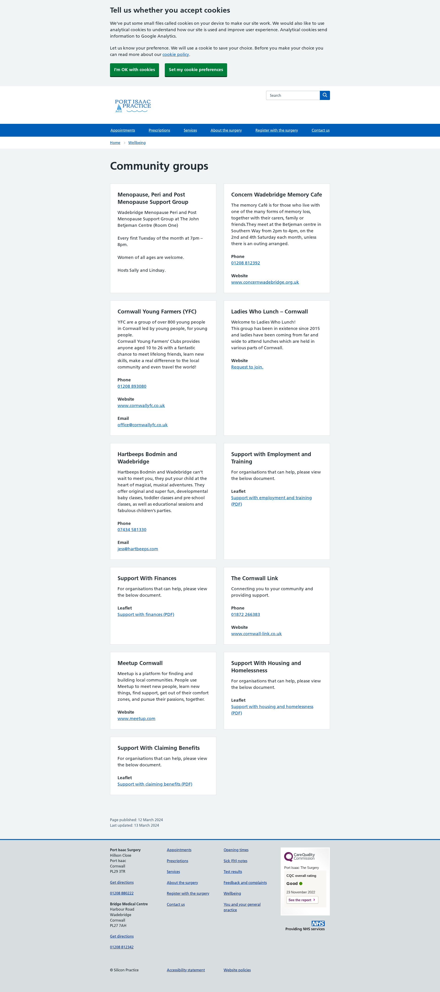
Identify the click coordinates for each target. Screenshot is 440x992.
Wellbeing (137, 142)
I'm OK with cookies (134, 69)
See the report (300, 900)
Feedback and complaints (245, 882)
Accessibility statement (186, 970)
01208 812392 (245, 263)
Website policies (237, 970)
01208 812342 (122, 947)
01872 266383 (245, 614)
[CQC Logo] (299, 860)
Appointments (122, 130)
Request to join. (247, 367)
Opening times (236, 850)
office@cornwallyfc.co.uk (143, 424)
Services (190, 130)
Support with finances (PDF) (146, 614)
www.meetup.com (136, 718)
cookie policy (175, 54)
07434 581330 (132, 529)
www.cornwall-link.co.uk (256, 633)
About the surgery (226, 130)
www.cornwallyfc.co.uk (141, 405)
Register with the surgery (277, 130)
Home (115, 142)
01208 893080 (132, 386)
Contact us (321, 130)
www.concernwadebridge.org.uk (265, 282)
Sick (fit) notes (235, 861)
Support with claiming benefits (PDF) (155, 784)
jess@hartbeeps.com (138, 548)
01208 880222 (122, 893)
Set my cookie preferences (196, 69)
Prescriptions (159, 130)
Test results (233, 871)
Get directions (122, 882)
